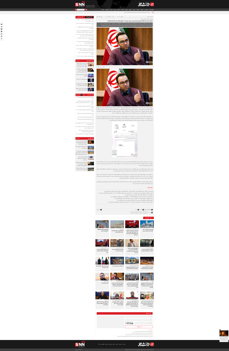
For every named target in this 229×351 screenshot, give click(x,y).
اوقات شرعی (102, 344)
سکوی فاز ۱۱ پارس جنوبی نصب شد (117, 266)
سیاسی (134, 10)
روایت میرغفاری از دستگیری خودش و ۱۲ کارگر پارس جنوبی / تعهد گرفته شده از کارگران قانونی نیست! (133, 198)
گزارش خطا (141, 209)
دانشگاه (142, 10)
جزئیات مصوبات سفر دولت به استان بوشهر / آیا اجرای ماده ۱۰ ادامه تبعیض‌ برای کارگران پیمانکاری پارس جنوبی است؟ (130, 202)
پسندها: (136, 209)
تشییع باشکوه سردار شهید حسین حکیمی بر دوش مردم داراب (84, 46)
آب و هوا (107, 344)
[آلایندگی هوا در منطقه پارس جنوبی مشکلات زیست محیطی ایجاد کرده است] (147, 260)
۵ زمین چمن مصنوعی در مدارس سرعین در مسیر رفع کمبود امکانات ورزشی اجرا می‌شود (138, 12)
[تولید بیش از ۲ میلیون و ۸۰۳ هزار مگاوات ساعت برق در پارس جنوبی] (147, 224)
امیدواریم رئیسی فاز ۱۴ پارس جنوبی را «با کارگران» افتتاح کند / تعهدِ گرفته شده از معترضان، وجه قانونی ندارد (132, 197)
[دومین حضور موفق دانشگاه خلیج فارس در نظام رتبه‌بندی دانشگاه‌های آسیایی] (132, 260)
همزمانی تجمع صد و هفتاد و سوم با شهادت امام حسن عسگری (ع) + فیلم (84, 127)
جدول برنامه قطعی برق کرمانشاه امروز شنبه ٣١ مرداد (85, 120)
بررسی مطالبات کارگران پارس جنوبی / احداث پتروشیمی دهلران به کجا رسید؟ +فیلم (102, 251)
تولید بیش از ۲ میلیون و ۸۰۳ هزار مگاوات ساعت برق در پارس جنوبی (148, 230)
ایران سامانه (76, 349)
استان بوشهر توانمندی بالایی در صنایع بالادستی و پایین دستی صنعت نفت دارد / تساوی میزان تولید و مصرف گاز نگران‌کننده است (147, 304)
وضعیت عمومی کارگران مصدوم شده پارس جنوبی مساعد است (117, 250)
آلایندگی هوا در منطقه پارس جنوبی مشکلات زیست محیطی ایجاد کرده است (147, 267)
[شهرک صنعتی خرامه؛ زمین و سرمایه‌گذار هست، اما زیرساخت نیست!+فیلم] (91, 158)
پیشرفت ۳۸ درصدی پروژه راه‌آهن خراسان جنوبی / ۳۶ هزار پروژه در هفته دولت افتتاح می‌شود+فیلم (84, 31)
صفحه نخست (151, 10)
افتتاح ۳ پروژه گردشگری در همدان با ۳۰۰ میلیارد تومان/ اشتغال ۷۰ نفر (85, 20)
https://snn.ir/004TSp (148, 209)
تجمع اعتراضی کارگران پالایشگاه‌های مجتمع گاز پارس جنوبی (102, 230)
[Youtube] (1, 24)
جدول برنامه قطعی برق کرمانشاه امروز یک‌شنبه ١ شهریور (85, 106)
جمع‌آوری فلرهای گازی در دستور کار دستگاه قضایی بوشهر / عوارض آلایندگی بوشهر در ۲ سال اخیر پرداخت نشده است (132, 250)
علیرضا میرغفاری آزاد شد (104, 283)
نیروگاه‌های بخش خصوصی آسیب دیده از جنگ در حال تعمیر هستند (85, 56)
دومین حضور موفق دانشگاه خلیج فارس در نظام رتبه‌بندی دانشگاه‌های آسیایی (132, 267)
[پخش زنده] (86, 10)
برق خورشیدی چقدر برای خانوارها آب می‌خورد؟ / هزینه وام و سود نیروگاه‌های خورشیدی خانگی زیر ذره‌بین (81, 164)
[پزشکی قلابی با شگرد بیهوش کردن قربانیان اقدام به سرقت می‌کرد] (91, 85)
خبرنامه (114, 344)
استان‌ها (138, 10)
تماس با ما (120, 344)
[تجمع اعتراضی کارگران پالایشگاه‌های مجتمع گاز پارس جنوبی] (102, 224)
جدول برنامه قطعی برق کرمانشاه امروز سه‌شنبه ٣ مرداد (84, 110)
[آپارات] (1, 36)
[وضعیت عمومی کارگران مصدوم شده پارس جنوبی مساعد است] (117, 243)
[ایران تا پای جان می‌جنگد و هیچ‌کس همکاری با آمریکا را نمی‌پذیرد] (91, 89)
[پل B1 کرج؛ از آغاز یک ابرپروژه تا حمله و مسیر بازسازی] (91, 147)
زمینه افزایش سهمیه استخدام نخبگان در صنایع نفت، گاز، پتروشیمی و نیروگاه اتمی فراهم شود (102, 303)
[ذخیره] (99, 16)
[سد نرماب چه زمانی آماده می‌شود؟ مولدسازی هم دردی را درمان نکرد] (91, 169)
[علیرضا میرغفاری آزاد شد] (102, 276)
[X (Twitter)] (1, 38)
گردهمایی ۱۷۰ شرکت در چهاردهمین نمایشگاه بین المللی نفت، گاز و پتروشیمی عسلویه (117, 303)
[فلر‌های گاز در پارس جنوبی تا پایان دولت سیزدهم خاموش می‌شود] (117, 224)
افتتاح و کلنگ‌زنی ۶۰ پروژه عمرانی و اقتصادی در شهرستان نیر (85, 38)
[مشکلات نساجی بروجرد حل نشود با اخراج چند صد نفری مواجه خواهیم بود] (147, 243)
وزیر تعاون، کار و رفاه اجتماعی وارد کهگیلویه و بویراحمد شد (85, 27)
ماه (79, 95)
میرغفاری (145, 212)
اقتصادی (122, 10)
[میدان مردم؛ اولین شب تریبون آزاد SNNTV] (91, 75)
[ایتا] (1, 34)
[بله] (1, 31)
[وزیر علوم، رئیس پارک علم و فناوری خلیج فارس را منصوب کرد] (102, 260)
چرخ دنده (132, 212)
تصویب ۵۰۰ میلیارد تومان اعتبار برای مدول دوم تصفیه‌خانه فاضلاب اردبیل (85, 42)
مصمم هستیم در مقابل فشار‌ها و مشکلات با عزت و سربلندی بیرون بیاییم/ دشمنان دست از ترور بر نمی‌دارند (82, 65)
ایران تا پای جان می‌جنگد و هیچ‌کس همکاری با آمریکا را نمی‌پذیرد (81, 89)
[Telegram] (1, 26)
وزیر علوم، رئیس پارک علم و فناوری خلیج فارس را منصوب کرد (102, 266)
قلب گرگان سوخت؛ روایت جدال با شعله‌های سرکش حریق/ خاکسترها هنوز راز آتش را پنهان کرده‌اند (81, 142)
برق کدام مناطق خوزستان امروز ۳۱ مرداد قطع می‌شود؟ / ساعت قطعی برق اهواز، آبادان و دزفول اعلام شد (84, 102)
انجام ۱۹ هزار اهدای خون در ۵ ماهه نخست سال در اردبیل (84, 24)
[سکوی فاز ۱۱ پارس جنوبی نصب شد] (117, 260)
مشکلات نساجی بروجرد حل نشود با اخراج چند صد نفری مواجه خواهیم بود (147, 250)
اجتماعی (118, 10)
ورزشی (115, 10)
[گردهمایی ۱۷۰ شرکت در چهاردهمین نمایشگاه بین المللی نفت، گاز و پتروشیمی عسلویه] (117, 295)
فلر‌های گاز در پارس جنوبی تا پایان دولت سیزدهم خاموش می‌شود (117, 231)
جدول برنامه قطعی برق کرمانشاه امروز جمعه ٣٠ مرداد (85, 98)
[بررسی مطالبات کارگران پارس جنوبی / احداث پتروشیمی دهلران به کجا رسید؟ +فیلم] (102, 243)
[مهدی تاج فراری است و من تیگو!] (91, 80)
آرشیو (116, 344)
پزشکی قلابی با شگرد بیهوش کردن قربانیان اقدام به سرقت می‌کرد (81, 84)
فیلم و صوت (107, 10)
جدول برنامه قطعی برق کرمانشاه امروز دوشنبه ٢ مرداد (85, 114)
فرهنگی (126, 10)
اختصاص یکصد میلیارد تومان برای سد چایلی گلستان (85, 53)
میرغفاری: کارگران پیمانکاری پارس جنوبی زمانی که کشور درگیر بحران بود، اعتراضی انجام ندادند (135, 200)
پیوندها (110, 344)
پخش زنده (146, 10)
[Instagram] (1, 29)
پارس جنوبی (141, 212)
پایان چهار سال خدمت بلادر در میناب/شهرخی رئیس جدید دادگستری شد (84, 123)
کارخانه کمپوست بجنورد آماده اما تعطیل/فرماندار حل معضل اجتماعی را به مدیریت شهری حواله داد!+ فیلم (81, 153)
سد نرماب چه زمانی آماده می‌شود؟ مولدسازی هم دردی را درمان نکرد (81, 168)
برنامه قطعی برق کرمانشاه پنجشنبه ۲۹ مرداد (85, 117)
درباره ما (124, 344)
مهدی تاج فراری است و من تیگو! (82, 79)
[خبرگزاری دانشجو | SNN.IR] (146, 4)
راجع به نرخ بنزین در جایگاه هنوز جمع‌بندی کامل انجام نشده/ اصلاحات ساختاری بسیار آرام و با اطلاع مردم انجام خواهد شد (82, 70)
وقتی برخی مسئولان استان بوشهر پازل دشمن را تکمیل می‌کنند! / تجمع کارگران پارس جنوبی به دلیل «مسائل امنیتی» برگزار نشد (128, 191)
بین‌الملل (130, 10)
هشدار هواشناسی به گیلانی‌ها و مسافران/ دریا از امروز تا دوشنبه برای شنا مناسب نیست (85, 49)
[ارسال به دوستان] (101, 16)
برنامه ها (102, 10)
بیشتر (77, 60)
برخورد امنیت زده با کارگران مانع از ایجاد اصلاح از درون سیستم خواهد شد (139, 195)
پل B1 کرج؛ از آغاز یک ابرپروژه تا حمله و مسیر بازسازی (81, 147)
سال (77, 95)
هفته (81, 95)
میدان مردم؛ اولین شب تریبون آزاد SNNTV (81, 75)
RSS (99, 344)
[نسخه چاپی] (97, 16)
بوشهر (148, 16)
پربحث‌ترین (79, 17)
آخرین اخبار (88, 17)
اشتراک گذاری (98, 209)
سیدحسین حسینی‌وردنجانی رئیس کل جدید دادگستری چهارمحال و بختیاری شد (86, 131)
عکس (111, 10)
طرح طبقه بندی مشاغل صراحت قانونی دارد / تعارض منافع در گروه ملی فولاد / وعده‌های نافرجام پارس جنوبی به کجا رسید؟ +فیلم (132, 233)
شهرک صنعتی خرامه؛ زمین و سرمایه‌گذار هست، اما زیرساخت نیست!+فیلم (84, 134)
